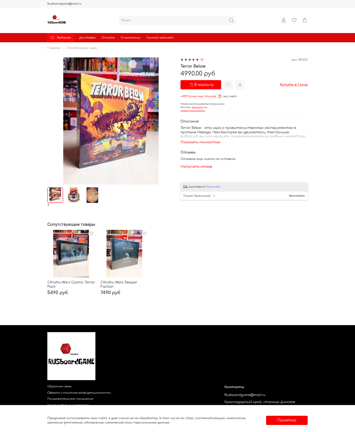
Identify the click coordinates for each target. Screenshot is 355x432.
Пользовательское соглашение (70, 398)
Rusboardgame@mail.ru (64, 3)
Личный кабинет (160, 37)
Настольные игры (82, 48)
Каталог (64, 37)
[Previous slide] (53, 120)
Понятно (286, 420)
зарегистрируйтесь (192, 110)
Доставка (87, 37)
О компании (131, 37)
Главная (53, 48)
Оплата (108, 37)
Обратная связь (59, 386)
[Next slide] (168, 120)
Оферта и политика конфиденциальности (79, 392)
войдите (197, 107)
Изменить (213, 186)
